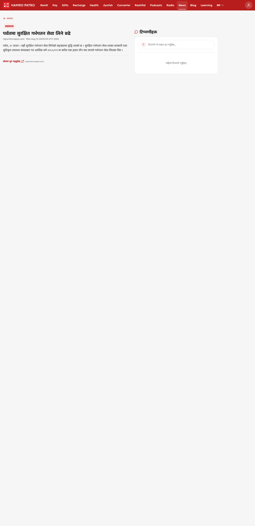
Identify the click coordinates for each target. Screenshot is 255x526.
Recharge (79, 5)
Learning (206, 5)
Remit (44, 5)
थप (218, 5)
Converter (123, 5)
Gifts (65, 5)
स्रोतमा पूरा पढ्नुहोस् (11, 61)
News (182, 5)
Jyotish (108, 5)
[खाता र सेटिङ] (248, 5)
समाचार (10, 18)
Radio (170, 5)
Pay (54, 5)
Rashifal (140, 5)
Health (94, 5)
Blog (193, 5)
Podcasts (156, 5)
